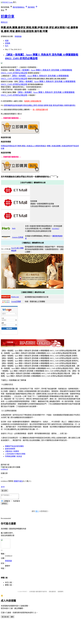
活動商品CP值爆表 (12, 451)
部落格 (7, 43)
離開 (12, 617)
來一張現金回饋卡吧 (40, 110)
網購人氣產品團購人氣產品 (57, 146)
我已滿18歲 (5, 617)
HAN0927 (55, 228)
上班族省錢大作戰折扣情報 (15, 454)
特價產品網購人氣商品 (13, 456)
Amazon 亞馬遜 (17, 237)
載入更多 (4, 490)
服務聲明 (60, 591)
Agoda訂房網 (16, 301)
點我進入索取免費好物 (32, 101)
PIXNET (24, 591)
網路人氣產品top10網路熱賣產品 (34, 146)
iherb (13, 228)
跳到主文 (4, 22)
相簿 (6, 41)
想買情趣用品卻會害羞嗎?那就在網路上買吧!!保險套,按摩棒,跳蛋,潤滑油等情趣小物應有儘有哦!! (40, 105)
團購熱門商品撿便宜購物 (14, 446)
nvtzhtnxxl (4, 469)
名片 (6, 46)
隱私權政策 (52, 591)
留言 (21, 481)
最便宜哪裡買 (10, 449)
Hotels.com (15, 297)
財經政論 (18, 36)
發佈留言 (4, 503)
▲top (3, 486)
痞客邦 (16, 481)
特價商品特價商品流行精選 (11, 146)
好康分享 (7, 16)
